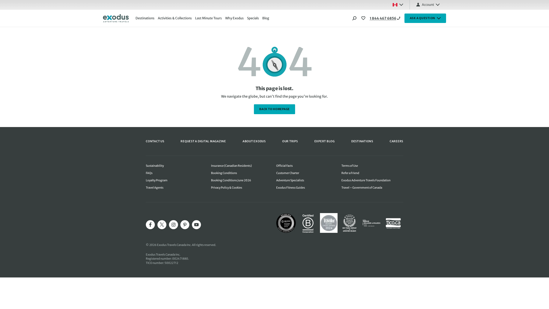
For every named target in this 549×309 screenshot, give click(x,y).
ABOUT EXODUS (254, 141)
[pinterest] (184, 224)
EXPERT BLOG (324, 141)
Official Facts (284, 166)
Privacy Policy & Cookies (226, 187)
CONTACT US (155, 141)
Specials (253, 18)
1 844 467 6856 (383, 18)
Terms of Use (349, 166)
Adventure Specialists (290, 180)
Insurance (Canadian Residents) (231, 166)
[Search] (354, 18)
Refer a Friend (350, 173)
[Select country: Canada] (398, 4)
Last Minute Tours (208, 18)
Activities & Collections (175, 18)
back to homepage (274, 109)
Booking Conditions (224, 173)
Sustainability (155, 166)
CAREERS (396, 141)
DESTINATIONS (362, 141)
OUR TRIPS (290, 141)
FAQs (149, 173)
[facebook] (150, 224)
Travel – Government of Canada (361, 187)
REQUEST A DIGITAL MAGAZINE (203, 141)
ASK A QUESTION (422, 18)
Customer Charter (287, 173)
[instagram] (173, 224)
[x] (161, 224)
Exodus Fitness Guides (290, 187)
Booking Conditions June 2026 (231, 180)
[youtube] (196, 224)
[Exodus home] (116, 18)
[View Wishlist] (364, 18)
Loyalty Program (156, 180)
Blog (265, 18)
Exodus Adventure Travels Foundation (366, 180)
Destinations (145, 18)
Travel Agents (154, 187)
